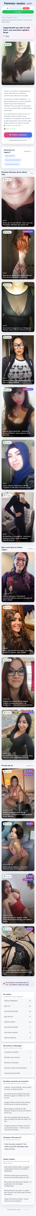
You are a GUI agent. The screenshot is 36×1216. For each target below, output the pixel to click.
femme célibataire (11, 1001)
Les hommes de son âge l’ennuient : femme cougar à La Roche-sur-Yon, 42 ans (17, 1096)
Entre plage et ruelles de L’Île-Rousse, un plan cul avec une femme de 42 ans (17, 1111)
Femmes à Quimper (11, 1063)
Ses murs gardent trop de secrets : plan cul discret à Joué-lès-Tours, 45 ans (17, 1119)
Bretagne (9, 17)
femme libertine (10, 1038)
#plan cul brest (9, 156)
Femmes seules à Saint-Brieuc (15, 1068)
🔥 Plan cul (26, 8)
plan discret (8, 1017)
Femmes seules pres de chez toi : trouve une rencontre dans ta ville (16, 1176)
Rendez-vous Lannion (12, 1057)
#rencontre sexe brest (12, 164)
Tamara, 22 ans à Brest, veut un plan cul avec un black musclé (17, 1088)
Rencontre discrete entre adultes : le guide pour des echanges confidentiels (17, 1184)
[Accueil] (7, 8)
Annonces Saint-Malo (12, 1073)
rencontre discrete (11, 1011)
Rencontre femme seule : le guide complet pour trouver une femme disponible (16, 1169)
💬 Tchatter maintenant (18, 135)
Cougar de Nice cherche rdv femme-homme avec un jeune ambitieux (17, 1103)
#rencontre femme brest (12, 160)
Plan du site (26, 1209)
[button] (18, 63)
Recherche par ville (16, 8)
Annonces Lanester (11, 1052)
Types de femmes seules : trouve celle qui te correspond (16, 1200)
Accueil (4, 17)
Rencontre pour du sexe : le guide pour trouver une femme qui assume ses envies (17, 1192)
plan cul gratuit (17, 1144)
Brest (15, 17)
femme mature (9, 1022)
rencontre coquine (11, 1032)
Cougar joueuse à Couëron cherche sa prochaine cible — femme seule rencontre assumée (17, 1128)
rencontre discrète (11, 1027)
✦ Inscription (18, 12)
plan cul (7, 1006)
